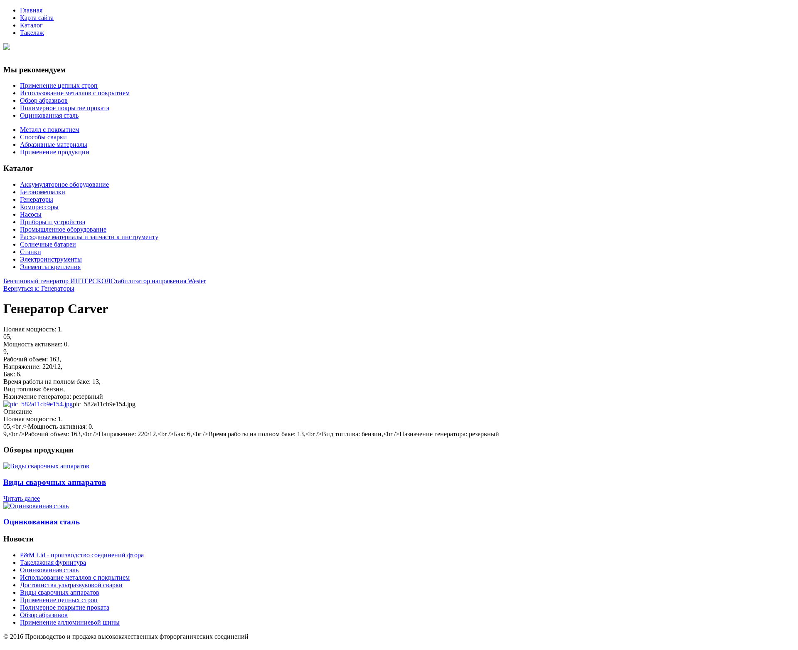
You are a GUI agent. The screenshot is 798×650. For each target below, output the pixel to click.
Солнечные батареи (48, 244)
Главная (31, 10)
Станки (30, 251)
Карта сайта (37, 17)
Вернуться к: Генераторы (38, 288)
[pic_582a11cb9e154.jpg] (38, 404)
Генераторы (36, 199)
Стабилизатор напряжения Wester (158, 280)
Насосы (31, 214)
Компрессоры (39, 206)
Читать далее (21, 498)
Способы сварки (43, 137)
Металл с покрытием (49, 129)
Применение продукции (54, 152)
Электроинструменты (51, 259)
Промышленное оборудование (63, 229)
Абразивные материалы (53, 144)
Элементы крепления (50, 266)
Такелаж (32, 32)
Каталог (31, 25)
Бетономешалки (42, 191)
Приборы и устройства (52, 221)
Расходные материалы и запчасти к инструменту (89, 236)
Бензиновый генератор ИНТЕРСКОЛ (57, 280)
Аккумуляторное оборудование (64, 184)
